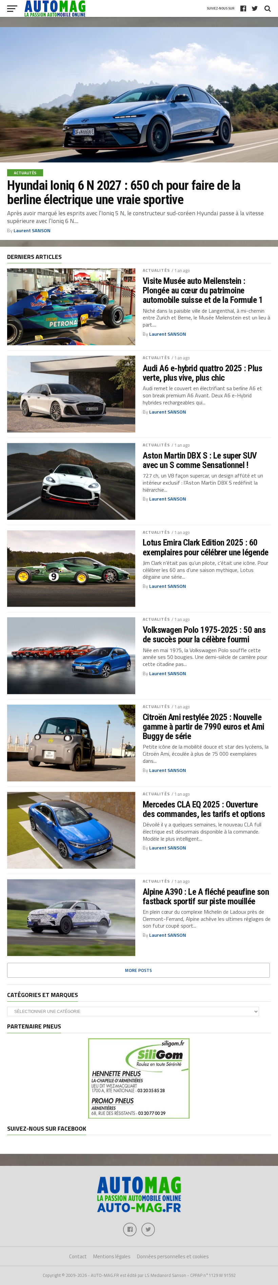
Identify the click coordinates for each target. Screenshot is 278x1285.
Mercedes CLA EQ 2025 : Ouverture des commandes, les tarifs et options (204, 809)
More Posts (138, 970)
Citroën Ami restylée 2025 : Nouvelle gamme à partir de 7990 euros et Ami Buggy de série (203, 726)
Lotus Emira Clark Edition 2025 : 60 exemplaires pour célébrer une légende (206, 547)
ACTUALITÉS (156, 270)
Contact (78, 1256)
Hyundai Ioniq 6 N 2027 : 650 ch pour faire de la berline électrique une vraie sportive (123, 192)
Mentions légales (112, 1256)
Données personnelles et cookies (173, 1256)
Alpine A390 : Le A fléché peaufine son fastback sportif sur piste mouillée (206, 896)
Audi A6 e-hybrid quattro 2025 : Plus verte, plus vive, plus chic (202, 372)
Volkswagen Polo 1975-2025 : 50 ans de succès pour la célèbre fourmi (204, 634)
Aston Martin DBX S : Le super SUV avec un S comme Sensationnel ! (200, 460)
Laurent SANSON (32, 230)
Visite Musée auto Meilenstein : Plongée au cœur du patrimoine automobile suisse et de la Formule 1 (203, 290)
